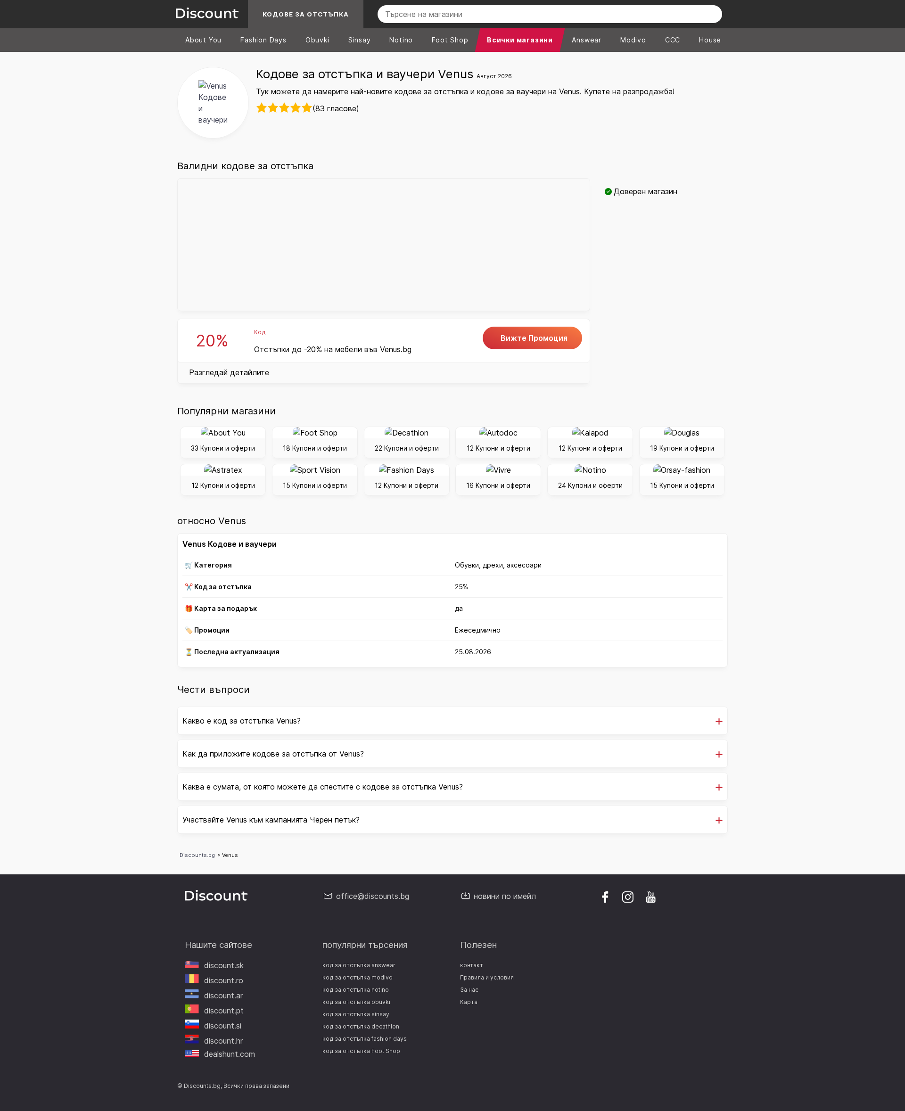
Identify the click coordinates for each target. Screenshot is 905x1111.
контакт (471, 965)
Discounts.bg (197, 855)
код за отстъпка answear (358, 965)
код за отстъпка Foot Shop (361, 1050)
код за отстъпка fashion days (364, 1038)
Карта (468, 1001)
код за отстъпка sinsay (355, 1014)
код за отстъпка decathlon (360, 1026)
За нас (469, 989)
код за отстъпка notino (355, 989)
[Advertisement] (384, 245)
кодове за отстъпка (306, 14)
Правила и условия (487, 977)
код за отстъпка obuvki (356, 1001)
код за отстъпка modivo (357, 977)
